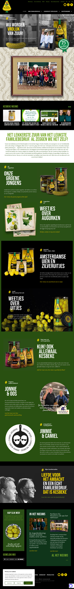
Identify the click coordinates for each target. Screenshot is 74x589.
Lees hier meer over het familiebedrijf (52, 497)
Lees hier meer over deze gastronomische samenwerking (13, 414)
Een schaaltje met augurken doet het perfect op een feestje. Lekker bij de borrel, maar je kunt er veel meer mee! (14, 518)
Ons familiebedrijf (34, 11)
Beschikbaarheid (55, 1)
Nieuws (48, 1)
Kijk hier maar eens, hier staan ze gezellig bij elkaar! (51, 370)
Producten (50, 574)
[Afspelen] (5, 559)
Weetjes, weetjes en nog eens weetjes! (50, 232)
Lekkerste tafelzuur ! (51, 11)
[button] (70, 106)
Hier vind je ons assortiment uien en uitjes (51, 282)
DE (69, 1)
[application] (13, 559)
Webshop (30, 1)
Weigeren (19, 583)
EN (72, 1)
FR (66, 1)
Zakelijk (62, 1)
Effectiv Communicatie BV (44, 579)
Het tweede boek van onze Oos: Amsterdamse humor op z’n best (30, 124)
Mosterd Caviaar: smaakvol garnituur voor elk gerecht (12, 124)
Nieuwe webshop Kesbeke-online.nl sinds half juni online (49, 124)
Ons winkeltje (37, 1)
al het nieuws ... (60, 557)
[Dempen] (18, 559)
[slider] (22, 559)
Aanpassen (9, 583)
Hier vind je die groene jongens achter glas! (15, 197)
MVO (43, 1)
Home (24, 11)
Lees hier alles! (12, 322)
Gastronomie (65, 11)
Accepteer (28, 583)
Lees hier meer (33, 551)
